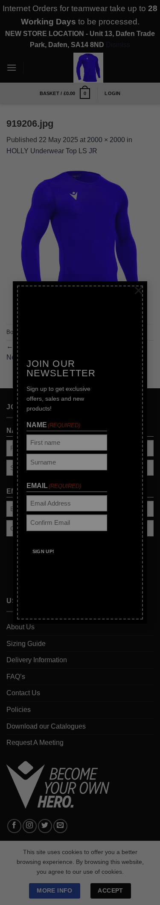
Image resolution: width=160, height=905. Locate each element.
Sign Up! (43, 545)
